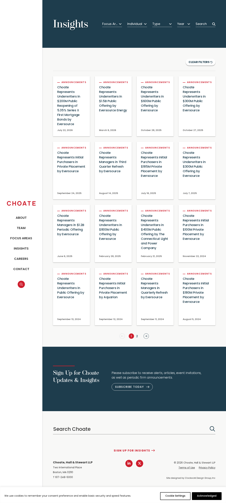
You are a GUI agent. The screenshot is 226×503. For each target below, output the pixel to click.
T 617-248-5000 (63, 477)
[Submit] (212, 428)
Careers (21, 259)
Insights (21, 248)
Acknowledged (206, 496)
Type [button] (156, 24)
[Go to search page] (21, 284)
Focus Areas (21, 238)
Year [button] (180, 24)
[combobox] (112, 24)
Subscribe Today (129, 387)
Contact (21, 269)
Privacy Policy (207, 468)
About (21, 218)
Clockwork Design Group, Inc (200, 478)
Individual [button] (134, 24)
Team (21, 228)
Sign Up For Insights (132, 451)
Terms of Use (187, 468)
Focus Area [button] (110, 24)
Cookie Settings (175, 496)
